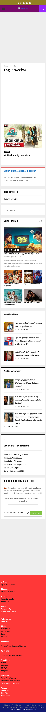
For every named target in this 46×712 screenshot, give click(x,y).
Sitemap (33, 709)
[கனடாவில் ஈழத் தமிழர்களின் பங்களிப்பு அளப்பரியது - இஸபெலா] (8, 331)
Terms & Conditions (22, 709)
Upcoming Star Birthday (16, 445)
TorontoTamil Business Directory (13, 646)
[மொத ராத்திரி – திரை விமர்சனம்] (13, 276)
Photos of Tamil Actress (10, 681)
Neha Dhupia (8, 455)
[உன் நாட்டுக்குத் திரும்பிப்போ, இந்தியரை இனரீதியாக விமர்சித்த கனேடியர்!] (8, 388)
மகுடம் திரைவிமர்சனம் (32, 283)
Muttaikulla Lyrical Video (17, 155)
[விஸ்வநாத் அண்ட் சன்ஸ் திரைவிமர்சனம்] (13, 295)
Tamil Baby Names (8, 678)
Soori (6, 458)
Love (3, 634)
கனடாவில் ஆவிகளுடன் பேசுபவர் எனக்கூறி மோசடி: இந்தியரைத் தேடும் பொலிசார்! (28, 400)
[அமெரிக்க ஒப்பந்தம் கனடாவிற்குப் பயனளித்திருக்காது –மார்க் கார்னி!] (8, 360)
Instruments (5, 631)
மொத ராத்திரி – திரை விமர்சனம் (11, 284)
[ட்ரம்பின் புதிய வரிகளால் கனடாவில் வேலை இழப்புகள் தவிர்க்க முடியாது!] (8, 346)
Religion (4, 671)
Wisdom (4, 637)
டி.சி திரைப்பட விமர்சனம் (32, 302)
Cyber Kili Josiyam (8, 585)
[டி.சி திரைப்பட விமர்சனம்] (33, 295)
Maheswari (8, 465)
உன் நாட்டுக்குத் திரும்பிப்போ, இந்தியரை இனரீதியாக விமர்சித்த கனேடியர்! (27, 383)
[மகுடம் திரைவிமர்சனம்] (33, 276)
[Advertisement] (23, 37)
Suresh (6, 468)
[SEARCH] (39, 210)
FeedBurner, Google (21, 513)
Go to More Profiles (11, 199)
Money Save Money (8, 592)
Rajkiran (7, 471)
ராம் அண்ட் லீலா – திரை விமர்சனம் (21, 254)
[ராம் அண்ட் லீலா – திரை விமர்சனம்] (23, 240)
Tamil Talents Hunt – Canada (12, 656)
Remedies (5, 602)
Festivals (4, 665)
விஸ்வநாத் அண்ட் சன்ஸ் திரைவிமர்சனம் (12, 303)
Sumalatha (8, 461)
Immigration (5, 629)
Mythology (5, 668)
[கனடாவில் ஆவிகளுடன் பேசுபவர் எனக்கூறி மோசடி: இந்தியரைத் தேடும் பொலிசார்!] (8, 405)
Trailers (6, 151)
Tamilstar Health (7, 599)
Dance (3, 663)
